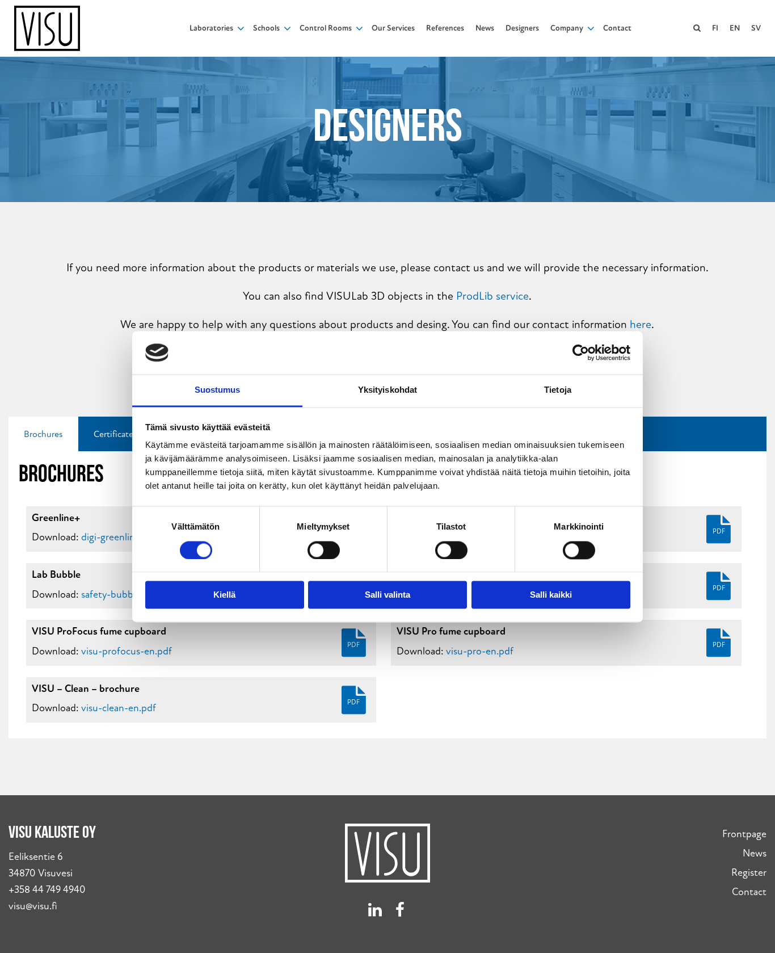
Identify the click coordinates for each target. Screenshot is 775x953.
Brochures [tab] (43, 434)
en (735, 28)
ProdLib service (492, 296)
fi (715, 28)
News (754, 853)
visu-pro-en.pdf (479, 651)
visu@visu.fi (33, 906)
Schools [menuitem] (266, 28)
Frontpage (744, 834)
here (640, 324)
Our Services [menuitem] (393, 28)
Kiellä (224, 595)
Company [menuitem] (566, 28)
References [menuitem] (445, 28)
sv (756, 28)
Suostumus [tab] (218, 390)
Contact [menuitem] (617, 28)
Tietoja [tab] (557, 390)
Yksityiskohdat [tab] (387, 390)
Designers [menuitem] (522, 28)
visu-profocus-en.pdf (126, 651)
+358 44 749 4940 (47, 889)
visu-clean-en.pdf (118, 708)
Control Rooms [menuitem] (326, 28)
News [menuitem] (484, 28)
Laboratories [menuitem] (211, 28)
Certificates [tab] (115, 434)
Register (748, 872)
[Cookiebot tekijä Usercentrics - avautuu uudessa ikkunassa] (580, 352)
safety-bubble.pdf (119, 594)
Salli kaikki (551, 595)
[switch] (324, 550)
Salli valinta (387, 595)
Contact (749, 892)
